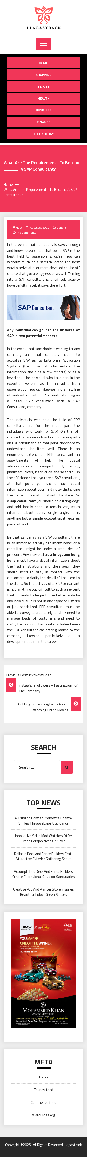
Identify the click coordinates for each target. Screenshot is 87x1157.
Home (43, 62)
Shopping (43, 74)
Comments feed (43, 1102)
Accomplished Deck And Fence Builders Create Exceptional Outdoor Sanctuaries (43, 874)
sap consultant (23, 501)
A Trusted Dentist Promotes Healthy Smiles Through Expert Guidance (43, 820)
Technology (43, 133)
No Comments (26, 232)
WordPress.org (43, 1115)
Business (43, 110)
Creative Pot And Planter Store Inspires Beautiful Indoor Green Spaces (43, 891)
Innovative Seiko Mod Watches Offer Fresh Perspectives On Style (43, 838)
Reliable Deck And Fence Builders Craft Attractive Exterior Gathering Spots (43, 856)
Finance (43, 121)
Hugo (19, 227)
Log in (43, 1077)
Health (44, 98)
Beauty (43, 86)
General (62, 227)
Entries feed (43, 1089)
